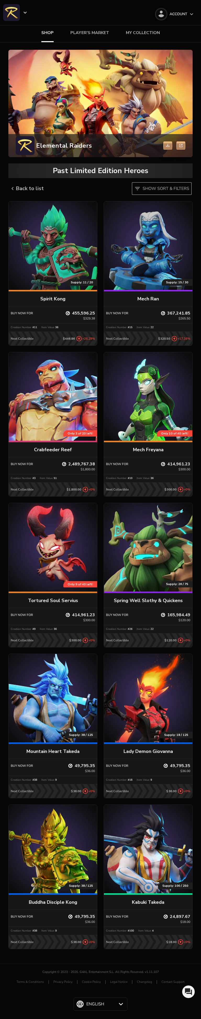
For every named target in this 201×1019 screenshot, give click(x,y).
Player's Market (89, 33)
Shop (47, 33)
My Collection (143, 33)
